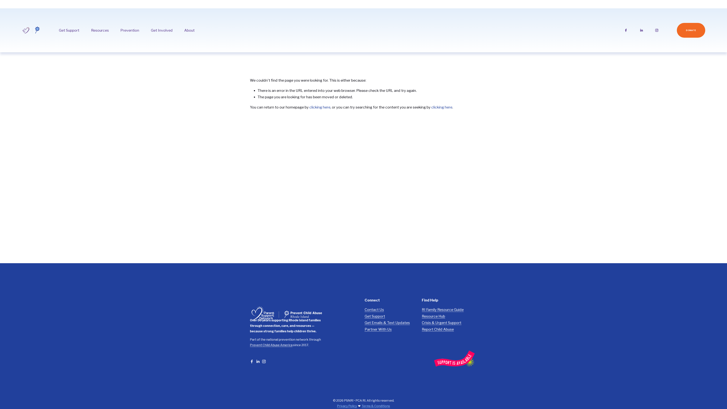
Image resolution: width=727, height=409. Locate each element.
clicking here (319, 107)
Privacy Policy (347, 406)
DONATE (691, 30)
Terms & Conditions (376, 406)
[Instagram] (657, 30)
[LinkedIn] (641, 30)
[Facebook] (626, 30)
